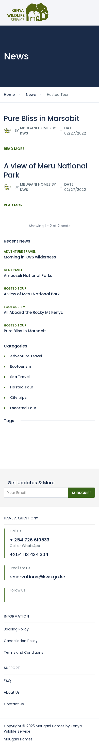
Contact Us (14, 704)
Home (9, 94)
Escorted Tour (23, 407)
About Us (12, 692)
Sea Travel (13, 270)
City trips (18, 397)
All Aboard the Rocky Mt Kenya (33, 312)
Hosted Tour (15, 288)
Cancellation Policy (21, 640)
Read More (14, 148)
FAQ (7, 680)
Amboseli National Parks (28, 275)
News (31, 94)
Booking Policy (16, 629)
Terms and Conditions (23, 652)
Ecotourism (14, 307)
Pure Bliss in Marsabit (41, 118)
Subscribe (81, 492)
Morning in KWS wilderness (30, 257)
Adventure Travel (20, 251)
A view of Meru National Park (46, 170)
